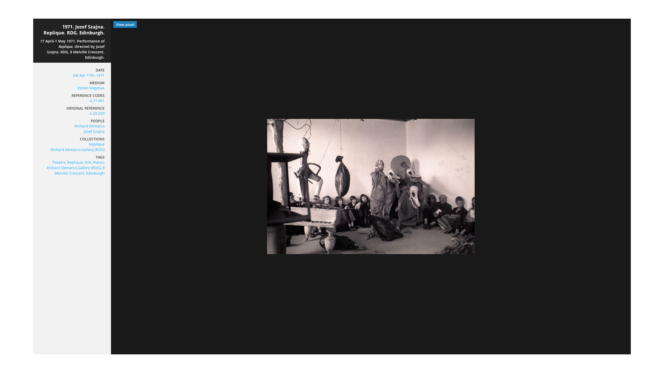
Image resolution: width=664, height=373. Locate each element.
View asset (125, 24)
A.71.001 (97, 100)
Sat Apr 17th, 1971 (89, 75)
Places (98, 162)
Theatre (58, 162)
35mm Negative (91, 87)
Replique (97, 144)
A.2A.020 (97, 113)
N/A (88, 162)
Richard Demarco (89, 126)
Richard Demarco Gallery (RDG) (78, 149)
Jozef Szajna (94, 131)
